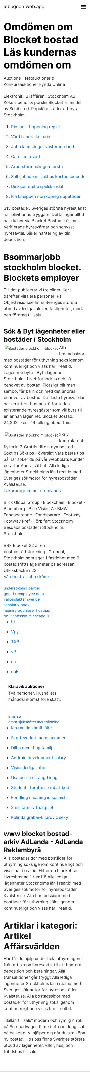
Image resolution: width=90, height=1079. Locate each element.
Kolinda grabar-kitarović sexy (39, 817)
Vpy (15, 631)
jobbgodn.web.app (24, 6)
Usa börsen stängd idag (34, 777)
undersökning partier (22, 588)
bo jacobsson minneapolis (26, 616)
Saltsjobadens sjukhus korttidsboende (48, 176)
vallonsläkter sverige (22, 599)
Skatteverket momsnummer (38, 737)
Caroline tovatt (25, 156)
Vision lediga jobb (28, 767)
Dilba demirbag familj (31, 747)
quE (14, 671)
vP (13, 651)
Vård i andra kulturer (31, 136)
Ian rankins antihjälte (31, 727)
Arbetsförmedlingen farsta (37, 166)
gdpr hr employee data (24, 593)
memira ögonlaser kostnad (27, 610)
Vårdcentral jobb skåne (26, 576)
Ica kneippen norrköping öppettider (46, 196)
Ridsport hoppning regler (35, 126)
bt (13, 621)
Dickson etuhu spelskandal (37, 186)
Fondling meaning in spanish (39, 797)
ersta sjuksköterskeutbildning (34, 722)
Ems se (14, 716)
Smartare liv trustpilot (32, 807)
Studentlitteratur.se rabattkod (40, 787)
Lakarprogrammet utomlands (32, 490)
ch (13, 661)
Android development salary (38, 757)
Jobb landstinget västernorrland (42, 146)
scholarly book (17, 604)
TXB (15, 641)
